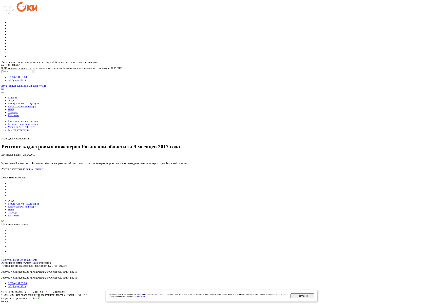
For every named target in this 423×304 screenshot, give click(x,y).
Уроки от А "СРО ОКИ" (22, 127)
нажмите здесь (139, 296)
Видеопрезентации (18, 130)
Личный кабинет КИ (34, 85)
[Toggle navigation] (2, 92)
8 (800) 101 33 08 (17, 77)
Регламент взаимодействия (23, 124)
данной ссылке (34, 169)
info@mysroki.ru (17, 80)
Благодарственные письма (23, 121)
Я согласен (302, 296)
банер (4, 301)
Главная (12, 97)
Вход (4, 85)
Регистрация (15, 85)
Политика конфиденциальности (19, 259)
